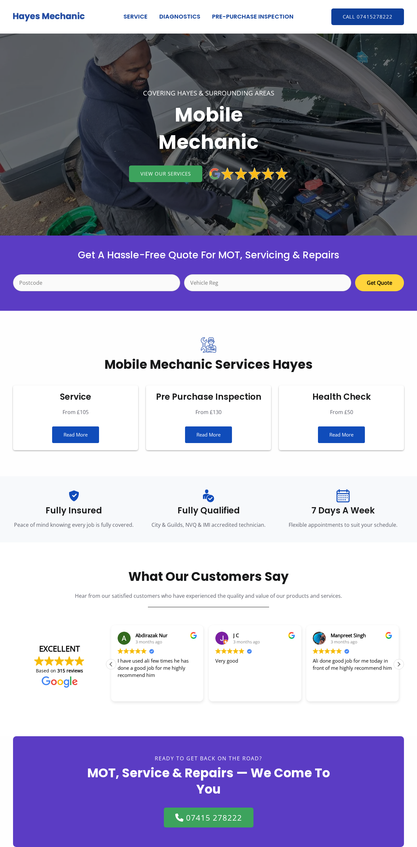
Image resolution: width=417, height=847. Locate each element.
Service (135, 16)
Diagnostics (179, 16)
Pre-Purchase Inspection (253, 16)
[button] (367, 16)
